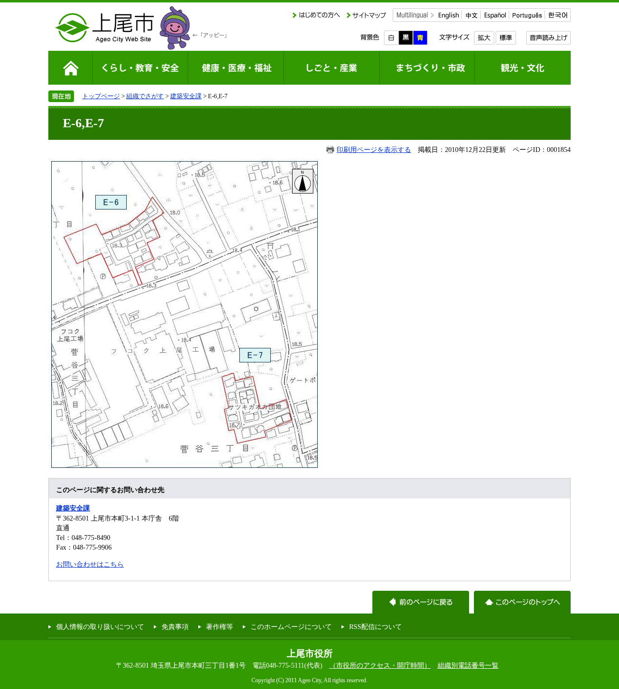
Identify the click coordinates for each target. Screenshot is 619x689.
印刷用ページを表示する (374, 149)
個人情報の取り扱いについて (100, 626)
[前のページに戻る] (420, 602)
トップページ (101, 96)
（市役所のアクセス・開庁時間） (380, 665)
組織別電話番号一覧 (468, 665)
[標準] (505, 37)
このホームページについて (291, 626)
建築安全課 (186, 96)
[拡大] (484, 37)
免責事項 (175, 626)
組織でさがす (145, 96)
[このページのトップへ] (522, 602)
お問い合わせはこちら (90, 564)
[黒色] (405, 37)
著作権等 (219, 626)
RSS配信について (375, 626)
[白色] (391, 37)
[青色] (420, 37)
